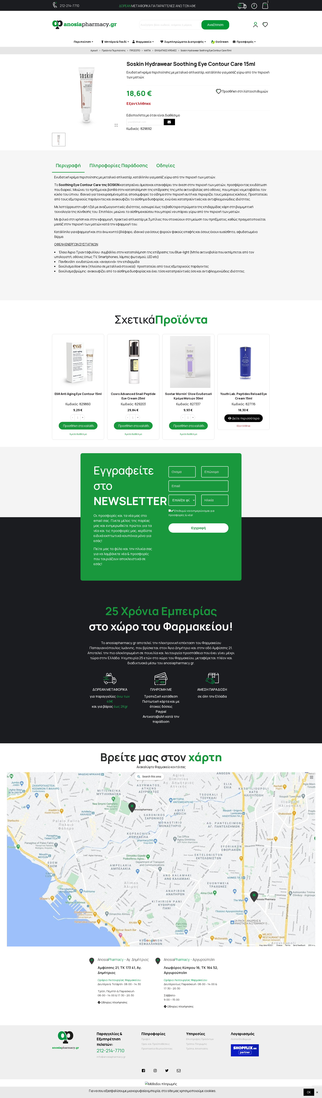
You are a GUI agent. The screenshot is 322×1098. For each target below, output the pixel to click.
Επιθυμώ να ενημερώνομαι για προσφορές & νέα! (191, 513)
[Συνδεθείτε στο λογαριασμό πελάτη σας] (256, 25)
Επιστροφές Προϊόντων (200, 1039)
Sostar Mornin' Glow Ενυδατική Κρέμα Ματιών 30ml (188, 396)
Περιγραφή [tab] (68, 165)
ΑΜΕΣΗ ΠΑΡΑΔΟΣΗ (212, 689)
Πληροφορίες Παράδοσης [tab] (118, 165)
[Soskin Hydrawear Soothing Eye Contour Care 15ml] (116, 125)
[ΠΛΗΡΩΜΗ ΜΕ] (161, 678)
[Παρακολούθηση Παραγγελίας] (242, 6)
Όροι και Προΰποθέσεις (155, 1044)
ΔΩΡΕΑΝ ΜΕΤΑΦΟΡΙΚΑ (109, 689)
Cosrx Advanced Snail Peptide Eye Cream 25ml (133, 396)
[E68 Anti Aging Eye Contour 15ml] (78, 362)
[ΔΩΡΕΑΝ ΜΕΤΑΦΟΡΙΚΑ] (109, 678)
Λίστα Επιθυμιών (241, 1039)
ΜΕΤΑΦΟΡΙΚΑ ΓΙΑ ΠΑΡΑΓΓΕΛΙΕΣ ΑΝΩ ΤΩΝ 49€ (157, 6)
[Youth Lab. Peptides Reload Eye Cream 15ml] (243, 362)
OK (309, 1092)
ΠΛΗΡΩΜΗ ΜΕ (161, 689)
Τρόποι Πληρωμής (196, 1044)
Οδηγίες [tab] (165, 165)
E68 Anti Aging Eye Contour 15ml (78, 394)
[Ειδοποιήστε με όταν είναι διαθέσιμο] (169, 122)
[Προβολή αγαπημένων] (265, 25)
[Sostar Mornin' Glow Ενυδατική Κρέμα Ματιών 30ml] (188, 362)
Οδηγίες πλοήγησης (113, 1002)
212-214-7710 (69, 6)
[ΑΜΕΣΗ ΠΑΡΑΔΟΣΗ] (212, 678)
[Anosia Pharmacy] (84, 25)
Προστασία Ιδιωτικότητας (157, 1048)
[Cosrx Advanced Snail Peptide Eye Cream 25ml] (133, 362)
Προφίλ (145, 1039)
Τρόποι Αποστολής (197, 1048)
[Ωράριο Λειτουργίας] (254, 6)
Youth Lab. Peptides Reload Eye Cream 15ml (243, 396)
